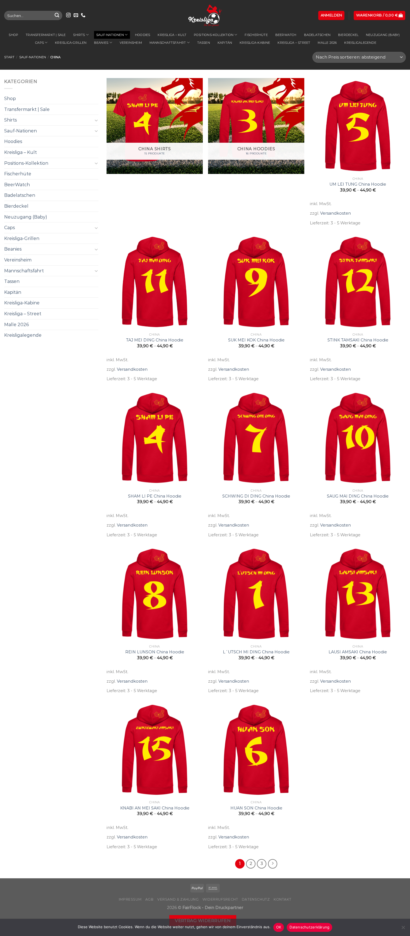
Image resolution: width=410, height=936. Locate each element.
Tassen (203, 43)
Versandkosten (335, 213)
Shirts (79, 35)
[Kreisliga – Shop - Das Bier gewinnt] (205, 15)
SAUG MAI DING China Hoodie (358, 496)
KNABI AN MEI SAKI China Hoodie (154, 808)
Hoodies (142, 35)
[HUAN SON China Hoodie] (256, 750)
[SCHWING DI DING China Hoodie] (256, 438)
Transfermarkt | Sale (46, 35)
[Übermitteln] (57, 15)
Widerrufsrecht (220, 899)
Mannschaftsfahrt (167, 43)
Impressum (130, 899)
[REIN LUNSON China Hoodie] (155, 594)
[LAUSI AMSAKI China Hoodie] (358, 594)
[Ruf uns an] (83, 15)
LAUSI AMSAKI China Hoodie (358, 651)
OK (278, 927)
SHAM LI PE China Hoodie (154, 496)
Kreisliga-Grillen (70, 43)
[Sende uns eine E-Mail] (76, 15)
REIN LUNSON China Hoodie (154, 651)
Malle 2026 (327, 43)
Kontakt (282, 899)
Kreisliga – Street (294, 43)
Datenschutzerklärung (309, 927)
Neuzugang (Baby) (383, 35)
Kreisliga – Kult (172, 35)
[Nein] (403, 929)
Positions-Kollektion (213, 35)
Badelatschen (317, 35)
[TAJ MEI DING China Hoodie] (155, 282)
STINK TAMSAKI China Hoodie (357, 340)
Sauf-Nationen (110, 35)
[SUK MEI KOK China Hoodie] (256, 282)
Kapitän (225, 43)
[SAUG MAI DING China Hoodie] (358, 438)
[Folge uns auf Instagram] (68, 15)
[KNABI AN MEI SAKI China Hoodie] (155, 750)
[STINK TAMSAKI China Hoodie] (358, 282)
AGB (149, 899)
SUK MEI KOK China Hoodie (256, 340)
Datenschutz (256, 899)
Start (9, 57)
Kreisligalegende (360, 43)
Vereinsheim (131, 43)
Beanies (101, 43)
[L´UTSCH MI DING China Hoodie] (256, 594)
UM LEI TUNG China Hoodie (357, 184)
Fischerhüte (256, 35)
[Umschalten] (96, 120)
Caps (39, 43)
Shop (13, 35)
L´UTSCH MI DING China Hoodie (256, 651)
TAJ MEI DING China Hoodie (154, 340)
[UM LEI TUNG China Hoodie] (358, 126)
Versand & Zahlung (178, 899)
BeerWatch (285, 35)
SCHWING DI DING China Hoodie (256, 496)
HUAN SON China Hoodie (256, 808)
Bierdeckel (348, 35)
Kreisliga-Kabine (255, 43)
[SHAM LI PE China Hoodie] (155, 438)
